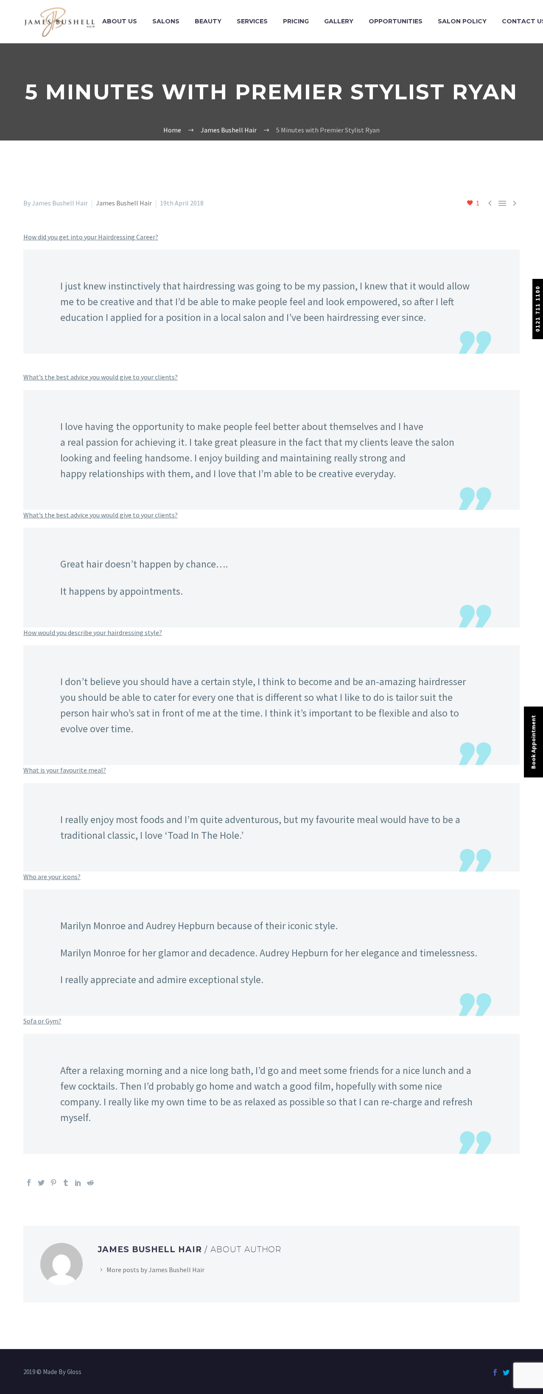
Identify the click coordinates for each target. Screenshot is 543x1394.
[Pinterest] (53, 1182)
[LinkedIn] (78, 1182)
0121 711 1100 (537, 309)
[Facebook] (28, 1182)
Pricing (296, 21)
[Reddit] (90, 1182)
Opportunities (396, 21)
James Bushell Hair (124, 203)
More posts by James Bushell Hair (155, 1269)
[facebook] (495, 1372)
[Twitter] (41, 1182)
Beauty (208, 21)
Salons (165, 21)
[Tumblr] (65, 1182)
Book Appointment (533, 742)
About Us (119, 21)
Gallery (338, 21)
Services (252, 21)
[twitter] (506, 1372)
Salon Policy (462, 21)
